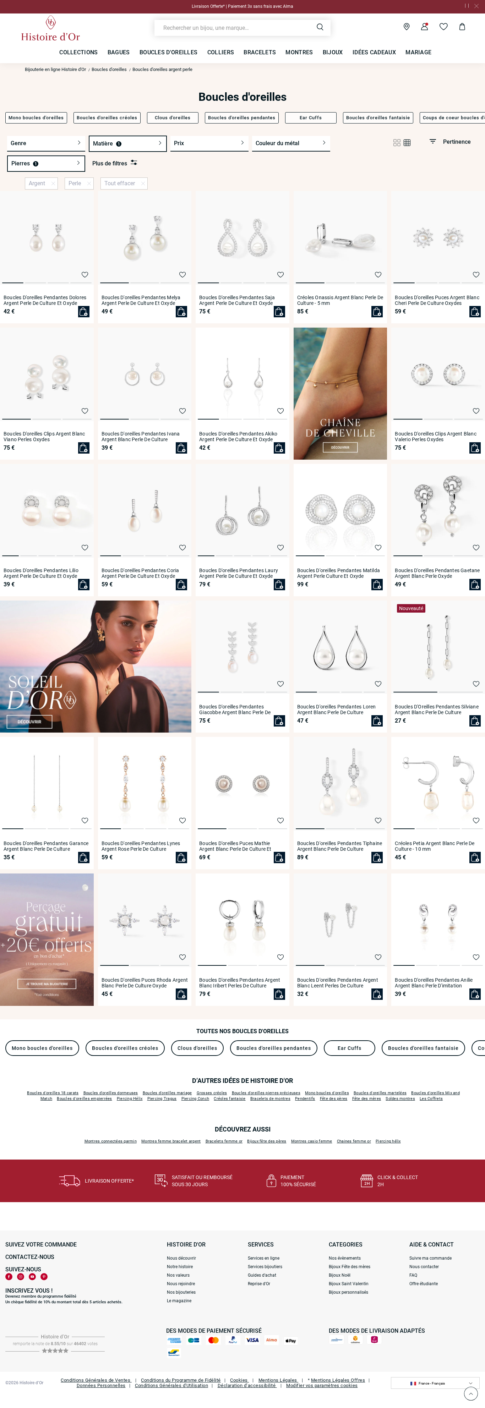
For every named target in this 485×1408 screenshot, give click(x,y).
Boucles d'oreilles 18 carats (52, 1093)
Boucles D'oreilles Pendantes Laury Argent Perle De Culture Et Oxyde (238, 573)
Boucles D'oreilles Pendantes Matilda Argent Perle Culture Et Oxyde (338, 573)
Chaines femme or (354, 1141)
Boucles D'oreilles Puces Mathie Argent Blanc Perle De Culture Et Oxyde (235, 846)
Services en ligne (263, 1258)
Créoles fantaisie (229, 1098)
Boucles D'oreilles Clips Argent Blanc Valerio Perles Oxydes (435, 436)
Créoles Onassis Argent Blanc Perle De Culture (340, 300)
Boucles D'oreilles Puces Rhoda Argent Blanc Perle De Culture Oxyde (145, 982)
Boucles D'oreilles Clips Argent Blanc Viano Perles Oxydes (44, 436)
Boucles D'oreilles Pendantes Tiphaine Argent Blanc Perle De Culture (339, 846)
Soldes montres (400, 1098)
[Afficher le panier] (456, 27)
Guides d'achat (262, 1275)
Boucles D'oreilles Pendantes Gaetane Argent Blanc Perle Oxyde (437, 573)
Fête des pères (334, 1098)
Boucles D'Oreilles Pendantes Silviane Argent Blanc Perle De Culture (436, 709)
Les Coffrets (431, 1098)
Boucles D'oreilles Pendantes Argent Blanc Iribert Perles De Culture (239, 982)
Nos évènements (345, 1258)
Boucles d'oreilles (109, 69)
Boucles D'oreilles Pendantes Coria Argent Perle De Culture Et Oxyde (140, 573)
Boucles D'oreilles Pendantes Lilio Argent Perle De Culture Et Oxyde (41, 573)
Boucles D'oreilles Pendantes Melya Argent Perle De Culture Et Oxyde (141, 300)
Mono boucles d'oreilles (327, 1093)
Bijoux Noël (339, 1275)
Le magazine (179, 1300)
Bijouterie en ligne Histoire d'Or (55, 69)
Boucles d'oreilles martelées (380, 1093)
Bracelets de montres (270, 1098)
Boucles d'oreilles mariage (167, 1093)
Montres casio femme (311, 1141)
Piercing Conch (195, 1098)
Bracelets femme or (224, 1141)
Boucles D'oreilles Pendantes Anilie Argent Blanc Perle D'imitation (434, 982)
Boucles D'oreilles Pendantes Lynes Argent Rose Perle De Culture (141, 846)
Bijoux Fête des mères (349, 1266)
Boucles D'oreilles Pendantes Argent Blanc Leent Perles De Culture (337, 982)
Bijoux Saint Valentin (349, 1283)
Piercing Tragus (162, 1098)
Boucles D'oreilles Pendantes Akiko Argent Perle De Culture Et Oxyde (238, 436)
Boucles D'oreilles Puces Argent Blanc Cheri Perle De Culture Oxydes (437, 300)
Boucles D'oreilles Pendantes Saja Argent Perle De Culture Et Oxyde (237, 300)
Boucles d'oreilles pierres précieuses (266, 1093)
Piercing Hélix (130, 1098)
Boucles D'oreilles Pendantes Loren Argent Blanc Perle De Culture (336, 709)
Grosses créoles (212, 1093)
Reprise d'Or (259, 1283)
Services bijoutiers (265, 1266)
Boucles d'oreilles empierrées (84, 1098)
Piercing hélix (388, 1141)
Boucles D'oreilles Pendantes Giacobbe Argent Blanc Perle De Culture (235, 709)
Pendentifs (305, 1098)
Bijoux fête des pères (266, 1141)
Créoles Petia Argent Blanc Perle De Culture (434, 846)
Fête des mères (366, 1098)
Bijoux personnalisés (348, 1292)
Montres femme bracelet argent (171, 1141)
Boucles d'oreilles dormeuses (110, 1093)
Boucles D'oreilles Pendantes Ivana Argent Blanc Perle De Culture (141, 436)
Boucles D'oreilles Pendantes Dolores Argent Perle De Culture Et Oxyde (45, 300)
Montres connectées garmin (111, 1141)
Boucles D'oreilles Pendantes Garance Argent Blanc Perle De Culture (46, 846)
